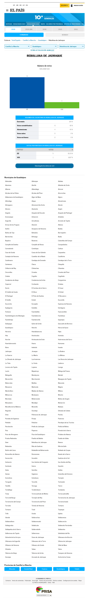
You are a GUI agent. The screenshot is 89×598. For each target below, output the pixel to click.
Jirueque (34, 351)
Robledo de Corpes (64, 450)
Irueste (60, 347)
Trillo (6, 513)
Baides (60, 229)
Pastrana (61, 419)
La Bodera (61, 351)
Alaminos (8, 185)
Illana (7, 347)
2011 (76, 29)
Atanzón (34, 225)
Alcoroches (61, 193)
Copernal (8, 284)
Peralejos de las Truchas (66, 422)
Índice (49, 582)
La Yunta (34, 363)
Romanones (35, 454)
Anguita (7, 213)
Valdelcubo (35, 525)
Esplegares (8, 308)
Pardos (60, 415)
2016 (44, 29)
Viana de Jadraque (38, 537)
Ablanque (35, 181)
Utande (7, 517)
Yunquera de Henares (65, 553)
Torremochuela (63, 502)
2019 (13, 29)
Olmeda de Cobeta (64, 411)
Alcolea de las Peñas (12, 193)
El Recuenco (62, 296)
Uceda (34, 513)
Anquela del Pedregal (65, 213)
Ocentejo (35, 411)
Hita (6, 335)
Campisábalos (62, 244)
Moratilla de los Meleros (13, 407)
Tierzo (60, 486)
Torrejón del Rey (37, 498)
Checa (34, 264)
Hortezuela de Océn (38, 339)
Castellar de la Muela (38, 256)
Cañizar (60, 248)
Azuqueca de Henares (39, 229)
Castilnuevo (9, 260)
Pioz (6, 430)
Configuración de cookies (70, 580)
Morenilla (35, 407)
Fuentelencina (36, 316)
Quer (6, 442)
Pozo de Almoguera (11, 434)
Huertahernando (10, 343)
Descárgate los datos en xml (44, 166)
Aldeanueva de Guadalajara (14, 197)
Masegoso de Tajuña (64, 379)
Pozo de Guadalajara (38, 434)
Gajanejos (61, 320)
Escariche (8, 304)
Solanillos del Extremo (65, 474)
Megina (60, 387)
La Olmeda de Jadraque (13, 359)
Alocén (60, 205)
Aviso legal (35, 580)
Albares (7, 189)
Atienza (60, 225)
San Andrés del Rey (64, 462)
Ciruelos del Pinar (64, 272)
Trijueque (61, 510)
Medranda (35, 387)
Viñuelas (8, 549)
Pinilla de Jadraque (38, 426)
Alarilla (34, 185)
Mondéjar (35, 403)
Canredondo (9, 248)
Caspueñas (61, 252)
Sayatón (60, 466)
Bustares (34, 241)
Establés (34, 308)
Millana (60, 391)
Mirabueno (35, 395)
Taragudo (8, 482)
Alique (34, 201)
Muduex (60, 407)
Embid (34, 300)
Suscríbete (64, 5)
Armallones (35, 221)
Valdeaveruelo (36, 521)
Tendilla (7, 486)
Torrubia (8, 506)
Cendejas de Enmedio (39, 260)
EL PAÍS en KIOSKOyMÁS (40, 582)
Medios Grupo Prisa (44, 595)
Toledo (77, 569)
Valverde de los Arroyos (13, 537)
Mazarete (61, 383)
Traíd (33, 510)
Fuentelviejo (9, 320)
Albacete (12, 569)
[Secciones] (7, 10)
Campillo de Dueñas (11, 244)
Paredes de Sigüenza (12, 419)
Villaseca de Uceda (38, 545)
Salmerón (8, 462)
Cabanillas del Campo (65, 241)
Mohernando (36, 399)
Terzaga (34, 486)
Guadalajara (9, 328)
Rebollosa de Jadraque (39, 442)
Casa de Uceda (10, 252)
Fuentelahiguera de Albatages (15, 316)
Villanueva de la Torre (39, 541)
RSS (53, 582)
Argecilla (8, 221)
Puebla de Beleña (37, 438)
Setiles (60, 470)
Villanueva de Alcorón (65, 537)
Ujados (60, 513)
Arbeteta (61, 217)
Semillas (34, 470)
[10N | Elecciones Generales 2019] (44, 17)
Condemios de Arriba (38, 280)
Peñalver (34, 422)
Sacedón (34, 458)
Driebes (60, 284)
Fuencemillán (62, 312)
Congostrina (62, 280)
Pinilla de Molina (63, 426)
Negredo (8, 411)
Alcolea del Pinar (37, 193)
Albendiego (35, 189)
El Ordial (61, 292)
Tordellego (8, 490)
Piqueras (34, 430)
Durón (7, 288)
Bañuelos (35, 233)
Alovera (7, 209)
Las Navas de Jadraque (65, 359)
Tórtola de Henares (38, 506)
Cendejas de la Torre (65, 260)
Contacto (8, 580)
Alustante (35, 209)
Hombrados (35, 335)
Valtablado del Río (64, 533)
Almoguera (8, 205)
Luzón (7, 371)
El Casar (60, 288)
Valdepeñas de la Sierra (13, 529)
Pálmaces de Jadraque (39, 415)
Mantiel (60, 375)
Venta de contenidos (18, 580)
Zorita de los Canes (64, 557)
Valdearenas (62, 517)
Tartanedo (61, 482)
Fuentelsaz (61, 316)
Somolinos (8, 478)
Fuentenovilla (36, 320)
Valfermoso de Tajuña (12, 533)
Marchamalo (36, 379)
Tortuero (8, 510)
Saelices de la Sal (64, 458)
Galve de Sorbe (36, 324)
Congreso (24, 35)
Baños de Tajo (9, 233)
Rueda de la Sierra (64, 454)
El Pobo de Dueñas (38, 296)
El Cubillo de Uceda (11, 292)
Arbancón (35, 217)
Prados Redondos (11, 438)
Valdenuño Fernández (65, 525)
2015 (60, 29)
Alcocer (60, 189)
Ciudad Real (28, 569)
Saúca (34, 466)
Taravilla (34, 482)
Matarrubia (8, 383)
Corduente (35, 284)
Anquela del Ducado (38, 213)
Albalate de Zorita (64, 185)
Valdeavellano (9, 521)
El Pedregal (9, 296)
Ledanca (61, 363)
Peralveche (9, 426)
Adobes (60, 181)
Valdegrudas (9, 525)
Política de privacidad (45, 580)
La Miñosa (61, 355)
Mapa (43, 24)
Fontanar (8, 312)
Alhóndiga (8, 201)
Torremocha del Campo (13, 502)
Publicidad (28, 580)
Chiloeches (35, 268)
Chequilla (61, 264)
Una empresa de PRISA (44, 589)
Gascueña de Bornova (65, 324)
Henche (34, 328)
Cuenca (44, 569)
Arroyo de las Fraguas (12, 225)
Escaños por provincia (54, 24)
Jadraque (8, 351)
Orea (6, 415)
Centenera (8, 264)
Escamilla (61, 300)
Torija (7, 494)
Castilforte (61, 256)
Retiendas (8, 446)
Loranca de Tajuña (11, 367)
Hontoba (61, 335)
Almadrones (62, 201)
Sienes (7, 474)
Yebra (60, 549)
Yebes (34, 549)
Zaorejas (8, 557)
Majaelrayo (35, 371)
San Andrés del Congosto (40, 462)
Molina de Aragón (63, 399)
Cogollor (34, 276)
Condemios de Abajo (12, 280)
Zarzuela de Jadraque (39, 557)
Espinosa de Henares (65, 304)
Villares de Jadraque (65, 541)
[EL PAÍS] (17, 10)
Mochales (8, 399)
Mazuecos (8, 387)
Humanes (61, 343)
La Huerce (8, 355)
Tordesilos (61, 490)
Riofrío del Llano (10, 450)
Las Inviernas (36, 359)
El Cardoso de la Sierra (39, 288)
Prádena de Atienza (64, 434)
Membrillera (9, 391)
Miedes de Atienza (37, 391)
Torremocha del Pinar (39, 502)
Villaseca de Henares (12, 545)
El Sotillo (8, 300)
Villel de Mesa (62, 545)
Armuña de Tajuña (64, 221)
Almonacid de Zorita (38, 205)
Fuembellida (36, 312)
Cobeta (7, 276)
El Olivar (34, 292)
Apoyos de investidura (72, 24)
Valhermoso (35, 533)
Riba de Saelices (37, 446)
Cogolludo (61, 276)
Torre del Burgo (10, 498)
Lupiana (34, 367)
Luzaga (60, 367)
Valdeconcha (62, 521)
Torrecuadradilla (63, 494)
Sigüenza (35, 474)
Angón (60, 209)
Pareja (34, 419)
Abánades (8, 181)
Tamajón (61, 478)
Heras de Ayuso (63, 328)
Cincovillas (8, 272)
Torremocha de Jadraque (66, 498)
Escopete (35, 304)
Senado (65, 35)
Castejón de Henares (12, 256)
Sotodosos (35, 478)
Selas (7, 470)
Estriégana (61, 308)
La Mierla (35, 355)
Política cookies (57, 580)
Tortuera (61, 506)
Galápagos (8, 324)
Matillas (34, 383)
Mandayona (35, 375)
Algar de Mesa (36, 197)
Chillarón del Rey (10, 268)
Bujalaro (8, 241)
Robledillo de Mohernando (40, 450)
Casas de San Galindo (39, 252)
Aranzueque (9, 217)
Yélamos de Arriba (38, 553)
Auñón (7, 229)
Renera (60, 442)
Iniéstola (34, 347)
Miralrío (60, 395)
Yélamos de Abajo (11, 553)
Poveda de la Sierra (64, 430)
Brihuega (35, 237)
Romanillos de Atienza (12, 454)
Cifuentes (61, 268)
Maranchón (9, 379)
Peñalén (8, 422)
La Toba (7, 363)
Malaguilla (8, 375)
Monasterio (9, 403)
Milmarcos (8, 395)
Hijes (59, 332)
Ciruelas (34, 272)
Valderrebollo (36, 529)
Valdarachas (36, 517)
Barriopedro (62, 233)
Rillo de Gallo (62, 446)
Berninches (9, 237)
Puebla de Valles (63, 438)
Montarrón (61, 403)
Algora (60, 197)
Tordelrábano (36, 490)
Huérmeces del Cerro (65, 339)
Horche (7, 339)
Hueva (34, 343)
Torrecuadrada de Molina (40, 494)
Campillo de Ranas (38, 244)
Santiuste (8, 466)
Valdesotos (61, 529)
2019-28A (28, 29)
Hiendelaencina (37, 332)
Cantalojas (35, 248)
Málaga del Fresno (64, 371)
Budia (60, 237)
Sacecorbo (8, 458)
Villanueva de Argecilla (12, 541)
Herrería (8, 332)
